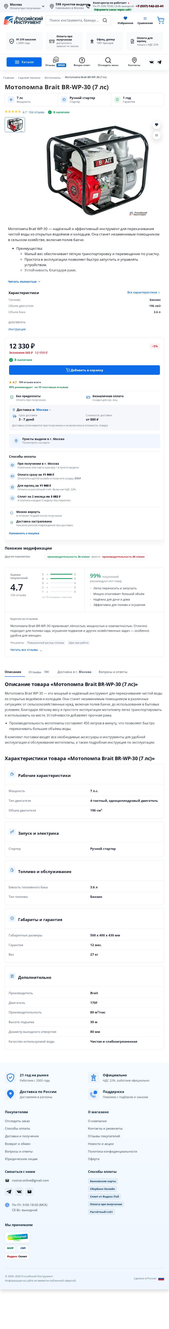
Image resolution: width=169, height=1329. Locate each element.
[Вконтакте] (151, 62)
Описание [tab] (13, 672)
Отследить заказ (17, 1121)
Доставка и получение (22, 1136)
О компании (97, 1121)
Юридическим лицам (21, 1159)
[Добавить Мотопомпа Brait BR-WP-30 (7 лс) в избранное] (156, 125)
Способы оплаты (17, 1128)
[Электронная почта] (29, 1192)
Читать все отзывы (26, 650)
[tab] (74, 672)
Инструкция (17, 329)
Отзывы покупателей (104, 1136)
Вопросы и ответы (19, 1151)
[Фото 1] (15, 124)
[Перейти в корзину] (160, 20)
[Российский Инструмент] (23, 20)
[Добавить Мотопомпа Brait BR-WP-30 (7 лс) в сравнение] (156, 135)
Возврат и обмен (18, 1144)
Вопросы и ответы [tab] (113, 672)
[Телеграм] (159, 62)
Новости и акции (101, 1144)
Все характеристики (142, 292)
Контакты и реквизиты (105, 1128)
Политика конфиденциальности (112, 1151)
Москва (16, 4)
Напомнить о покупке (24, 533)
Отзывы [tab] (39, 672)
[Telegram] (9, 1192)
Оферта (93, 1159)
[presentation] (39, 672)
